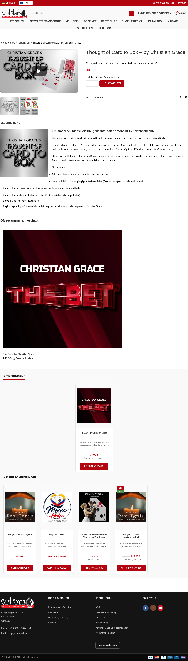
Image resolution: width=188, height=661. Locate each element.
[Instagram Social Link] (153, 608)
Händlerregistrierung (58, 618)
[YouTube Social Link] (160, 608)
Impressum (100, 618)
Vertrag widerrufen (108, 645)
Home (3, 42)
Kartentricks (24, 42)
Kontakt (52, 623)
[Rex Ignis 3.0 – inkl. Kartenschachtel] (131, 507)
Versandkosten (112, 77)
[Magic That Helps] (57, 507)
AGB (97, 607)
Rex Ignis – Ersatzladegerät (20, 535)
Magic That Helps (57, 535)
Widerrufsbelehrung (105, 633)
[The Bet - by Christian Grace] (62, 288)
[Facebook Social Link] (146, 608)
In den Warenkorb (111, 83)
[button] (20, 568)
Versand (100, 458)
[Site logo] (14, 13)
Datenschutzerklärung (106, 612)
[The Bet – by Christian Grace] (94, 405)
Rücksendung (101, 623)
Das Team (53, 612)
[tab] (10, 123)
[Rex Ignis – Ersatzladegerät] (20, 507)
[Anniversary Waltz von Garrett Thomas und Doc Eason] (94, 507)
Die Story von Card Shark (60, 607)
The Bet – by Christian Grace (18, 354)
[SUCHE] (131, 13)
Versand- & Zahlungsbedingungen (111, 628)
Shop (12, 42)
